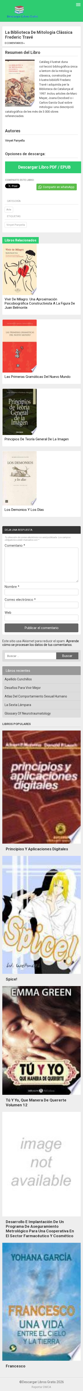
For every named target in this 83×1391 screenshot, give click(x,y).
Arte (8, 209)
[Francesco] (41, 1362)
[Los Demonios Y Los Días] (19, 478)
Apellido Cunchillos (18, 679)
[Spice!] (41, 975)
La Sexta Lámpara (18, 705)
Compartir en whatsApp (58, 187)
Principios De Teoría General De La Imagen (37, 439)
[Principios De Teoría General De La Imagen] (19, 412)
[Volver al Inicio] (22, 11)
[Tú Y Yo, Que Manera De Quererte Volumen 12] (41, 1096)
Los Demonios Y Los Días (24, 510)
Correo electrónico (20, 600)
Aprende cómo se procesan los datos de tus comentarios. (40, 643)
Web (8, 613)
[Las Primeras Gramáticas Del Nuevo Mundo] (19, 346)
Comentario (15, 545)
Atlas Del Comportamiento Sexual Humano (36, 696)
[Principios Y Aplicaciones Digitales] (41, 845)
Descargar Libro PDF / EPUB (44, 167)
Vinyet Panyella (15, 224)
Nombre (12, 587)
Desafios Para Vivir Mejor (23, 688)
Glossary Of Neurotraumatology (28, 713)
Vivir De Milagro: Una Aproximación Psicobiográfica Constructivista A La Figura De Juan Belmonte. (40, 303)
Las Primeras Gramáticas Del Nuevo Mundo (38, 377)
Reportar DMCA (41, 1387)
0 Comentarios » (15, 43)
